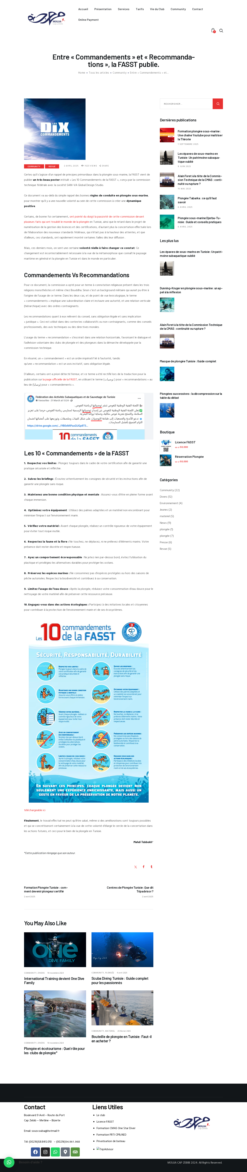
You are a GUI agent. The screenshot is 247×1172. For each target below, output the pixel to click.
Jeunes (164, 510)
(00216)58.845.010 (40, 1142)
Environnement (169, 503)
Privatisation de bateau (111, 1141)
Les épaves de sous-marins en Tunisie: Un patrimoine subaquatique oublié (199, 157)
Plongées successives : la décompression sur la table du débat (191, 395)
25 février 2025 (124, 1031)
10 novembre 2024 (55, 1043)
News (163, 523)
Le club (101, 1115)
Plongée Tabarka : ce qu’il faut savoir (197, 200)
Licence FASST (105, 1122)
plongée (109, 973)
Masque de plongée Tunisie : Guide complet (188, 361)
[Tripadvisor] (75, 1151)
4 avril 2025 (122, 973)
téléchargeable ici (34, 810)
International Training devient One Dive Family (54, 980)
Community (120, 73)
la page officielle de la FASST (60, 379)
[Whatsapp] (55, 1151)
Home (81, 73)
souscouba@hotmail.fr (45, 1131)
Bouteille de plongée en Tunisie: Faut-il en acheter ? (121, 1038)
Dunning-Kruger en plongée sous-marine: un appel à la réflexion (191, 290)
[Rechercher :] (191, 104)
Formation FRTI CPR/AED (111, 1135)
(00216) (68, 1142)
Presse (164, 542)
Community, (31, 973)
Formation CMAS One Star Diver (116, 1128)
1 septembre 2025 (188, 144)
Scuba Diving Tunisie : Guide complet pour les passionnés (119, 980)
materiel (110, 1031)
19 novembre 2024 (55, 973)
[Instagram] (45, 1151)
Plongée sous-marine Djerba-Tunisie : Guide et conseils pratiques (199, 220)
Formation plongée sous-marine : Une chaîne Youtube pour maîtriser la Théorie (200, 135)
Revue (52, 166)
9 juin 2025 (184, 166)
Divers (41, 973)
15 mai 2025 (184, 189)
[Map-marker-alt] (65, 1151)
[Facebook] (35, 1151)
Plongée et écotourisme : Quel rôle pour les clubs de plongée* (54, 1050)
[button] (9, 1162)
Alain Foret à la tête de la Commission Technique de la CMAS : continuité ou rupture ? (200, 179)
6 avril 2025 (185, 207)
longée (85, 222)
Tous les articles (99, 73)
